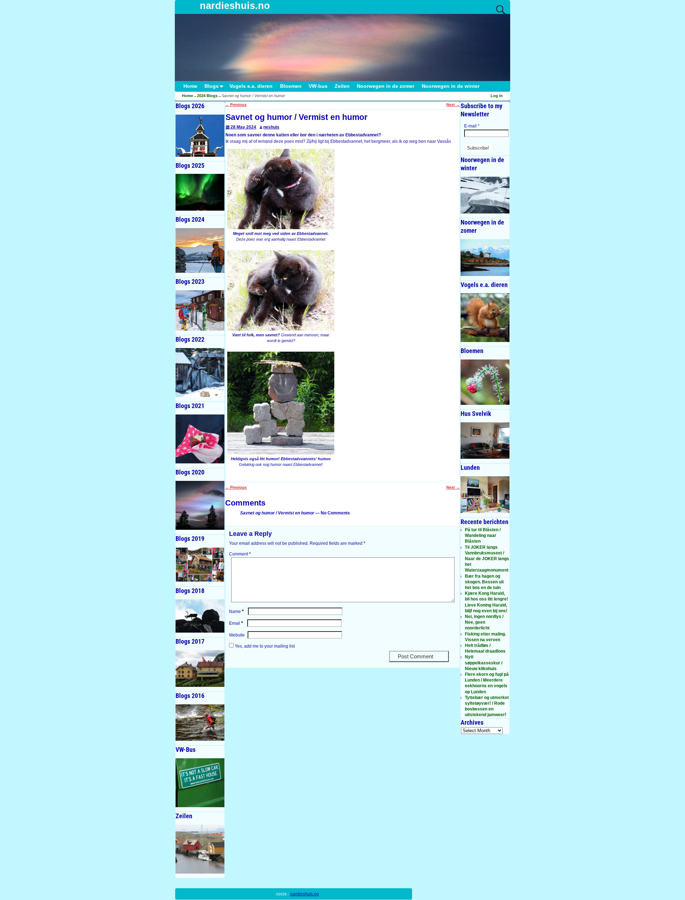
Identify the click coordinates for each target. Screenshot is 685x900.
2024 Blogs (207, 96)
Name (236, 611)
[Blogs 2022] (200, 372)
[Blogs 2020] (200, 505)
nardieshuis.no (235, 5)
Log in (497, 96)
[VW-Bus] (200, 782)
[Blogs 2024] (200, 250)
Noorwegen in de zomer (385, 86)
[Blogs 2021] (200, 438)
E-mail (472, 126)
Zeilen (342, 86)
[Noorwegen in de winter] (485, 195)
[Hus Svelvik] (485, 440)
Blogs (211, 86)
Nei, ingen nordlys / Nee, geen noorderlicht (484, 622)
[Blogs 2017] (200, 668)
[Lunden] (485, 494)
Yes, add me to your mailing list (264, 646)
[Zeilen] (200, 849)
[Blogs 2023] (200, 310)
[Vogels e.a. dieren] (485, 317)
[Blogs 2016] (200, 722)
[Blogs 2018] (200, 616)
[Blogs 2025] (200, 192)
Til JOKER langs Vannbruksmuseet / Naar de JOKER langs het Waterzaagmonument (487, 559)
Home (190, 86)
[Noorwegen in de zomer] (485, 257)
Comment (240, 554)
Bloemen (290, 86)
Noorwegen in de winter (451, 86)
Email (236, 623)
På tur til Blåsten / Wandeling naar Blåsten (483, 535)
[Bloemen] (485, 382)
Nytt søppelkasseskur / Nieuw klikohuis (483, 662)
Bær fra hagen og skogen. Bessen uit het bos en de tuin (484, 582)
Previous (236, 104)
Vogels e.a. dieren (251, 86)
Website (237, 635)
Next (453, 104)
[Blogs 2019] (200, 564)
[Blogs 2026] (200, 136)
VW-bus (318, 86)
